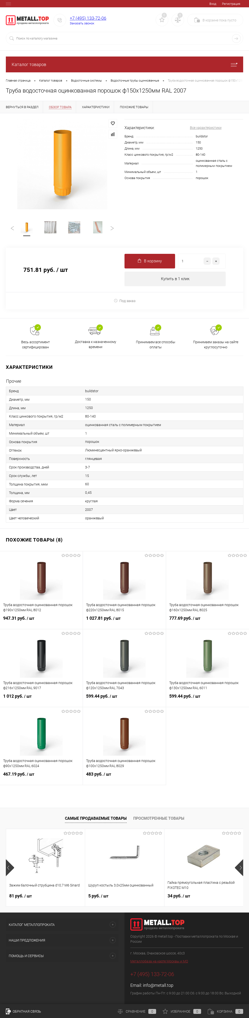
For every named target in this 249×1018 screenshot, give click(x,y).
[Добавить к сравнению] (112, 134)
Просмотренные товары (158, 818)
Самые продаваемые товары (96, 818)
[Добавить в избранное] (112, 123)
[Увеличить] (62, 164)
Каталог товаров (29, 64)
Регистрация (231, 4)
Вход (212, 4)
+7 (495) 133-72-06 (88, 18)
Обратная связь (26, 1011)
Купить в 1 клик (175, 278)
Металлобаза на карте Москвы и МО (159, 961)
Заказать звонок (82, 23)
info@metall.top (158, 985)
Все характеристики (206, 128)
